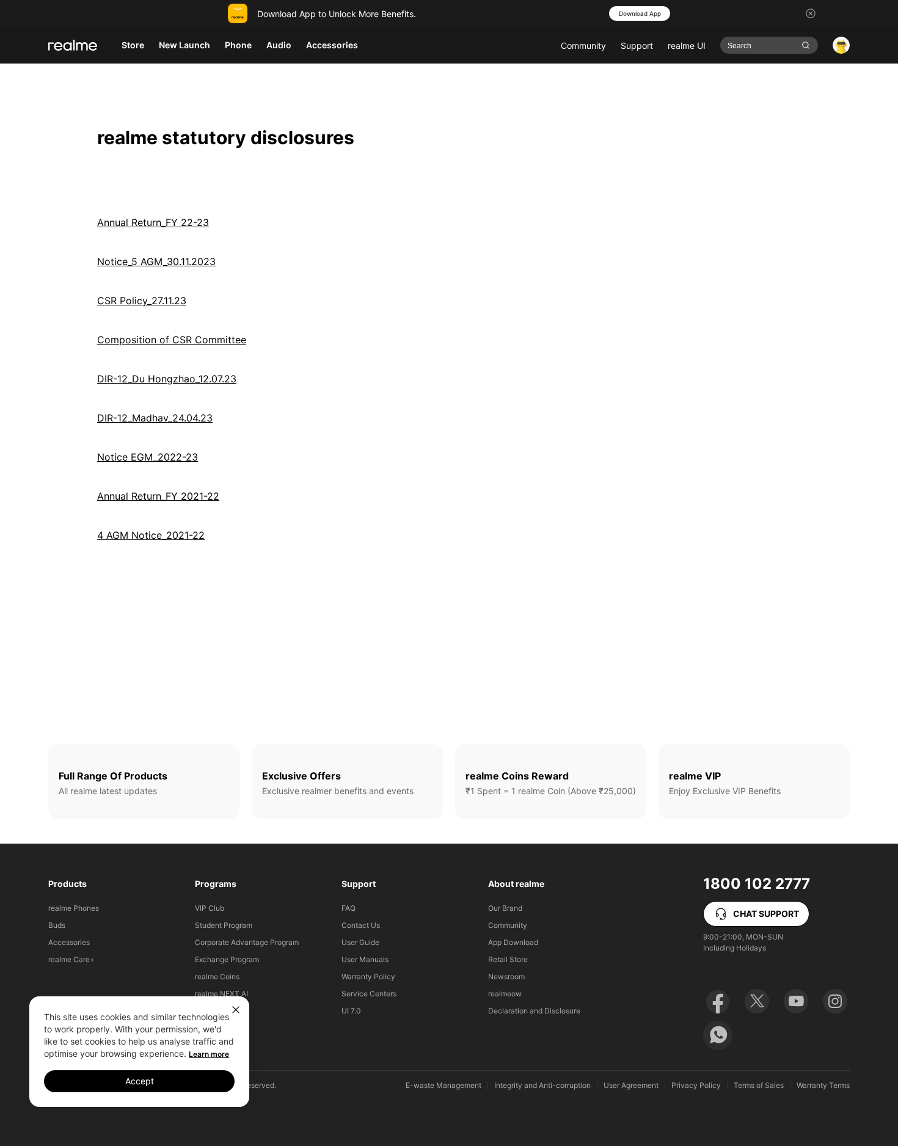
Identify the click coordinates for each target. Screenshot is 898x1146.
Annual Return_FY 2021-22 (158, 496)
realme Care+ (71, 959)
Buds (56, 925)
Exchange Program (227, 959)
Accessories (69, 942)
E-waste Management (443, 1085)
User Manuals (365, 959)
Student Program (223, 925)
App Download (513, 942)
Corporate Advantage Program (247, 942)
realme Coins (217, 976)
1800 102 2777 (756, 883)
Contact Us (360, 925)
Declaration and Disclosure (534, 1010)
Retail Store (508, 959)
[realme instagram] (835, 1001)
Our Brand (505, 908)
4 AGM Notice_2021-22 (151, 535)
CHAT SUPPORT (766, 913)
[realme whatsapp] (717, 1035)
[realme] (72, 45)
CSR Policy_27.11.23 (141, 300)
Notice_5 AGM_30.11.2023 (156, 261)
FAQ (348, 908)
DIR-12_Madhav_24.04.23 (155, 418)
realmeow (505, 993)
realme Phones (73, 908)
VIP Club (209, 908)
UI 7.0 (351, 1010)
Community (583, 45)
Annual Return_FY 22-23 (153, 222)
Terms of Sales (759, 1085)
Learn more (209, 1054)
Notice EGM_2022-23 (147, 457)
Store (133, 45)
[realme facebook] (717, 1001)
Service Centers (368, 993)
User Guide (360, 942)
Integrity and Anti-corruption (542, 1085)
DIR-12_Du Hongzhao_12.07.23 (166, 379)
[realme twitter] (757, 1001)
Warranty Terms (823, 1085)
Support (637, 45)
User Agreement (631, 1085)
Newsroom (506, 976)
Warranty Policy (368, 976)
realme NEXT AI (221, 993)
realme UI (687, 45)
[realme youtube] (796, 1001)
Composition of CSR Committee (171, 340)
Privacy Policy (696, 1085)
